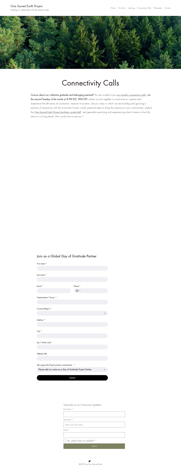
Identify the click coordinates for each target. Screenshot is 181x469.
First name (42, 264)
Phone (77, 286)
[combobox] (72, 313)
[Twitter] (89, 461)
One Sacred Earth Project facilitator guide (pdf (57, 112)
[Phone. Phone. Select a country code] (78, 290)
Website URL (42, 354)
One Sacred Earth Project (26, 6)
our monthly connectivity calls (131, 94)
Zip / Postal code (44, 342)
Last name (41, 275)
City (39, 331)
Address (41, 320)
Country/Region (44, 309)
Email (40, 286)
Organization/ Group (46, 297)
